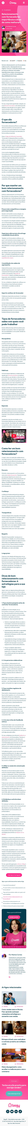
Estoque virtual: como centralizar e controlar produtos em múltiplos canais (14, 1041)
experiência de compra (7, 258)
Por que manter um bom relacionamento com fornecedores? (14, 888)
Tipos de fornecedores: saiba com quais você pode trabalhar (14, 893)
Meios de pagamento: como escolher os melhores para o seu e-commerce (14, 1069)
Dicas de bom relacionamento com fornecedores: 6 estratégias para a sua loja (13, 902)
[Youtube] (12, 1111)
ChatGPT (13, 60)
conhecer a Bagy (21, 864)
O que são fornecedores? (9, 885)
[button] (3, 2)
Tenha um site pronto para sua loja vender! (13, 906)
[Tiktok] (20, 1111)
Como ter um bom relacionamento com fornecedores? (12, 898)
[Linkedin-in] (16, 1111)
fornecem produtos (12, 375)
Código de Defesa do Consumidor (13, 136)
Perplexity (20, 60)
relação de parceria (12, 475)
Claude (25, 60)
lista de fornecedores (10, 105)
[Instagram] (7, 1111)
